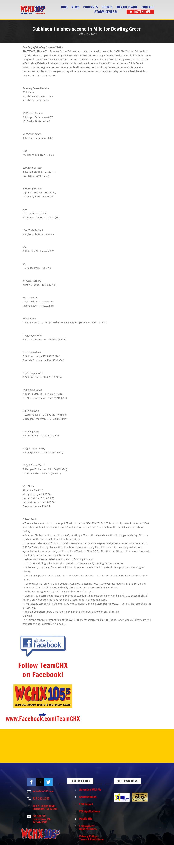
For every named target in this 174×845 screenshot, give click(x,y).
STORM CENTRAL (106, 12)
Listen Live (142, 12)
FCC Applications (89, 811)
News (75, 7)
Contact (147, 7)
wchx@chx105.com (43, 791)
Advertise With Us (90, 789)
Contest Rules (87, 797)
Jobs (64, 7)
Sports (107, 7)
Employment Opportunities (88, 827)
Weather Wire (127, 7)
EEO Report (86, 804)
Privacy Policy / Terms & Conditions (91, 837)
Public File (85, 818)
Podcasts (90, 7)
